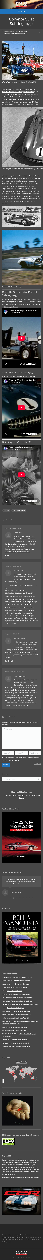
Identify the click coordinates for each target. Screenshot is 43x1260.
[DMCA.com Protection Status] (8, 1147)
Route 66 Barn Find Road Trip (23, 1000)
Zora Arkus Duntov (19, 510)
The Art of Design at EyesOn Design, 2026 (24, 1007)
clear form (37, 764)
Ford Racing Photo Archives (21, 996)
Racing (22, 33)
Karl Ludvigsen (15, 33)
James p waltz (6, 1049)
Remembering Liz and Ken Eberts (21, 1003)
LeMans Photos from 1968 (22, 1013)
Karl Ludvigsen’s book (11, 307)
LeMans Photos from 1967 (21, 1020)
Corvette (7, 33)
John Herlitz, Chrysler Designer (22, 980)
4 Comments (23, 31)
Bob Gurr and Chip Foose (22, 986)
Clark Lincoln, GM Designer (21, 983)
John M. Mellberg (7, 1017)
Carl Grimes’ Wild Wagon (20, 1029)
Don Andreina (6, 980)
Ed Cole (7, 510)
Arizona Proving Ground (14, 993)
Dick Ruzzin (5, 1007)
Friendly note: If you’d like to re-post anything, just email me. (21, 1180)
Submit (5, 764)
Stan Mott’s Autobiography (21, 1049)
